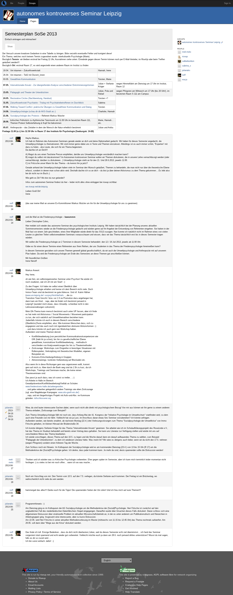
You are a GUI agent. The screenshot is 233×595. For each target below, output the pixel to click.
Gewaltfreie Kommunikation (23, 79)
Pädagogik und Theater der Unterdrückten (29, 92)
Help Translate (132, 592)
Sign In (227, 3)
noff (11, 138)
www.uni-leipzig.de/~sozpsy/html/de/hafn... (45, 295)
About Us (32, 581)
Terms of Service (52, 592)
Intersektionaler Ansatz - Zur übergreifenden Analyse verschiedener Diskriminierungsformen (52, 85)
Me (11, 3)
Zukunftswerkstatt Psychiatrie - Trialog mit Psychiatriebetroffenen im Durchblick (47, 103)
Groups (32, 3)
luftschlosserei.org (42, 398)
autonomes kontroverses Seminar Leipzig (69, 13)
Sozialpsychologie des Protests (24, 116)
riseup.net (45, 574)
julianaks (9, 407)
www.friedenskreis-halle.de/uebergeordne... (45, 386)
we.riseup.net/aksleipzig (37, 186)
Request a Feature (134, 581)
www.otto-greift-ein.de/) (68, 392)
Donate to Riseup (37, 578)
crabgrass (147, 574)
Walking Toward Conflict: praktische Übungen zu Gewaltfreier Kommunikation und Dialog (50, 107)
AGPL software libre (163, 574)
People (21, 3)
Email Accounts (35, 585)
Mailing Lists (34, 588)
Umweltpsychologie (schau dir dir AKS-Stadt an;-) (33, 111)
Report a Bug (132, 578)
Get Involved (131, 588)
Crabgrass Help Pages (136, 585)
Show (10, 46)
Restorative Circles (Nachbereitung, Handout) (31, 98)
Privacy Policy (35, 592)
